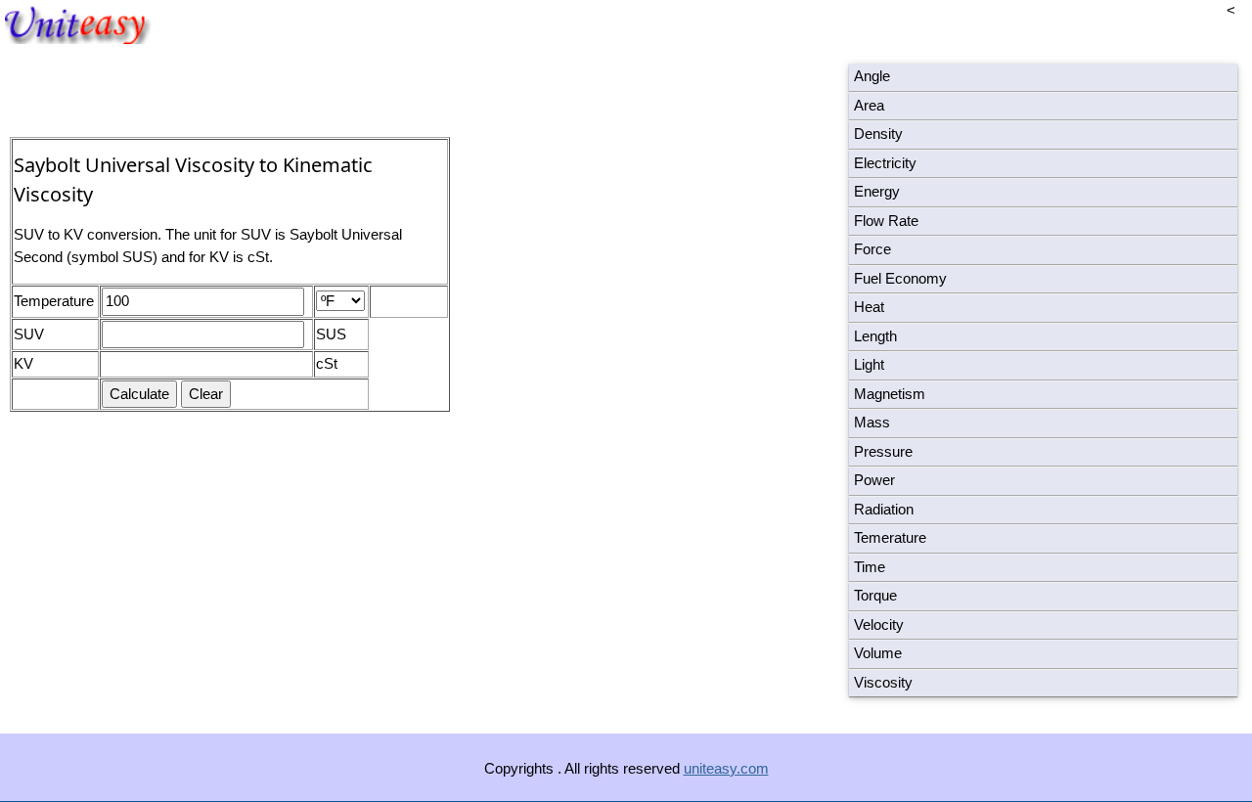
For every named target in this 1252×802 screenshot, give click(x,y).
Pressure (883, 451)
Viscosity (883, 682)
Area (869, 105)
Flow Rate (886, 220)
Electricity (885, 163)
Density (878, 133)
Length (875, 336)
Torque (875, 595)
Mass (872, 422)
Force (872, 249)
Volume (878, 653)
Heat (869, 306)
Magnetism (889, 393)
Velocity (879, 624)
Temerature (890, 537)
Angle (872, 75)
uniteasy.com (726, 768)
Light (869, 364)
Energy (877, 191)
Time (869, 566)
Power (874, 479)
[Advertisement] (616, 284)
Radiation (884, 509)
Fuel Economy (900, 278)
